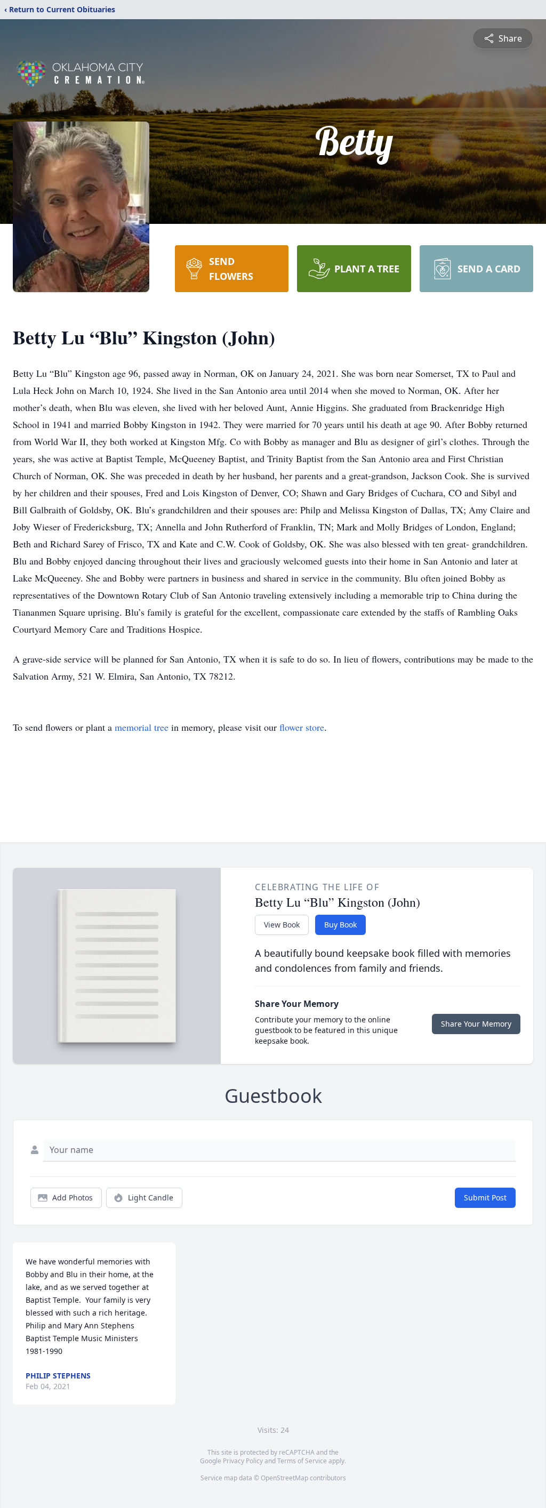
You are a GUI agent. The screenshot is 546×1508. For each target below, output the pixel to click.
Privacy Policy (243, 1460)
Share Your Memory (476, 1024)
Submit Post (485, 1197)
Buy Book (340, 925)
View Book (282, 925)
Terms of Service (302, 1460)
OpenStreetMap (284, 1477)
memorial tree (141, 727)
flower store (301, 727)
